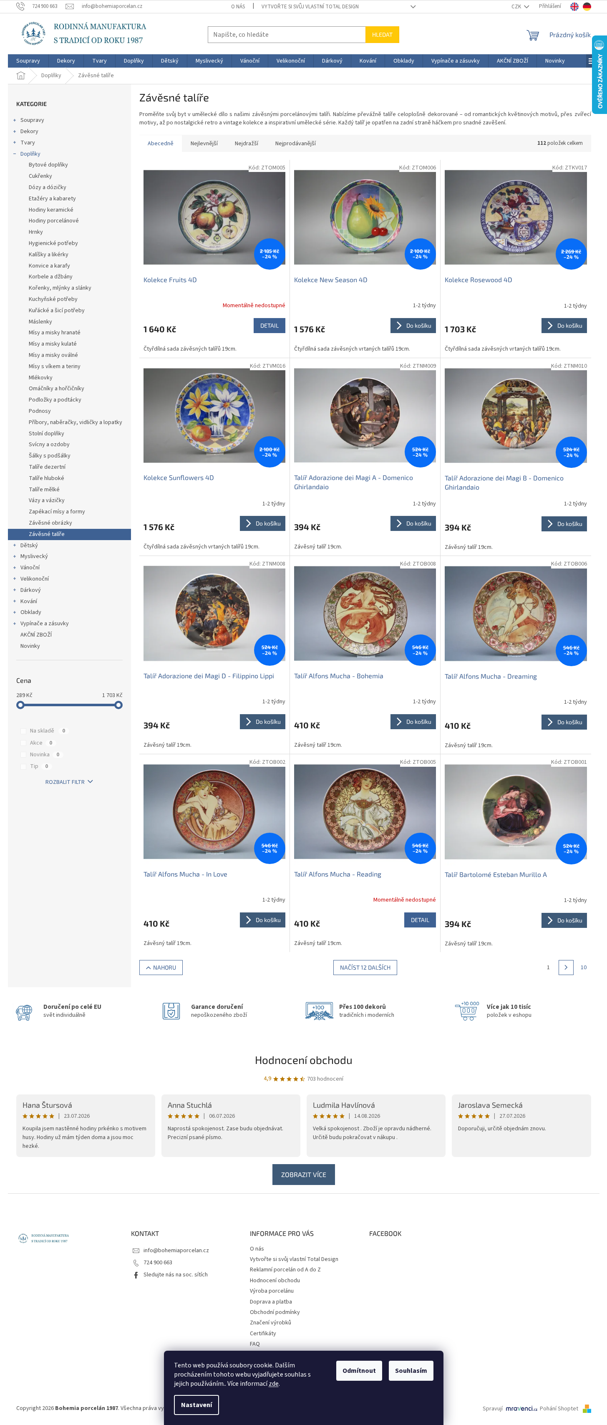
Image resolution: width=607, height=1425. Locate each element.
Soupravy (32, 120)
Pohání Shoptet (559, 1409)
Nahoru (164, 967)
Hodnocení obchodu (304, 1059)
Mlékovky (41, 378)
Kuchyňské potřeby (53, 299)
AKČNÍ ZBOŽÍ (36, 635)
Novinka (44, 754)
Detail (269, 325)
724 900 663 (158, 1262)
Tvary (27, 143)
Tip (39, 766)
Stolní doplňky (46, 434)
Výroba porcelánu (272, 1291)
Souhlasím (411, 1370)
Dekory (29, 131)
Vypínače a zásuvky (44, 623)
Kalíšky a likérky (48, 254)
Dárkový (30, 590)
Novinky (30, 646)
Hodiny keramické (51, 210)
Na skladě (47, 731)
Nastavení (196, 1405)
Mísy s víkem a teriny (55, 366)
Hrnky (36, 232)
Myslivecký (34, 556)
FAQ (255, 1344)
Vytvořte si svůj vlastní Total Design (310, 6)
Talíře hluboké (46, 478)
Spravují (493, 1409)
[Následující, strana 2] (566, 967)
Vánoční (30, 567)
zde (274, 1383)
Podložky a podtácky (55, 400)
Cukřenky (40, 176)
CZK (516, 6)
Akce (41, 743)
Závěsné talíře (47, 534)
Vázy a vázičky (47, 500)
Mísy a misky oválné (53, 355)
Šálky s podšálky (50, 456)
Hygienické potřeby (53, 243)
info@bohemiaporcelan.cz (176, 1250)
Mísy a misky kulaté (53, 344)
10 (584, 967)
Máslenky (40, 322)
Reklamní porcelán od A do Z (285, 1270)
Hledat (382, 34)
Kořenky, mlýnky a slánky (60, 288)
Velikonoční (34, 579)
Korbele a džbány (51, 277)
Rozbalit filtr (65, 782)
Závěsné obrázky (50, 523)
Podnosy (40, 411)
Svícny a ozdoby (49, 444)
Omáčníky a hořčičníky (56, 388)
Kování (28, 601)
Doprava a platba (271, 1302)
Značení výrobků (270, 1323)
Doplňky (30, 154)
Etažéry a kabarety (52, 199)
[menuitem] (28, 61)
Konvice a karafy (49, 266)
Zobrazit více (303, 1174)
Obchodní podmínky (275, 1312)
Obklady (30, 612)
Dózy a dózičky (47, 187)
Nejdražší (246, 143)
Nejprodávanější (295, 143)
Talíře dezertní (47, 467)
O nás (238, 6)
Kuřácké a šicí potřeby (57, 310)
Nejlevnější (204, 143)
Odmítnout (359, 1370)
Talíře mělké (44, 489)
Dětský (29, 545)
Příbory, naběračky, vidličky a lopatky (75, 422)
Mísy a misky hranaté (55, 332)
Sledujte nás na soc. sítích (176, 1275)
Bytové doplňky (48, 165)
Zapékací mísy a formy (57, 512)
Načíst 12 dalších (365, 967)
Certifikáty (263, 1333)
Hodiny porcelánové (54, 221)
